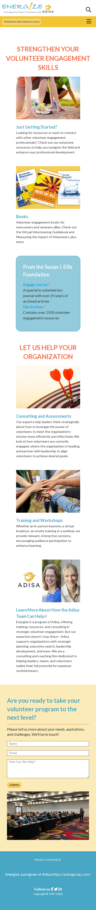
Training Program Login (21, 21)
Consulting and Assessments (43, 416)
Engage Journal (36, 284)
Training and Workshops (39, 520)
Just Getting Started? (36, 127)
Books (22, 216)
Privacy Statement (48, 859)
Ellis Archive (34, 306)
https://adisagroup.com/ (71, 874)
